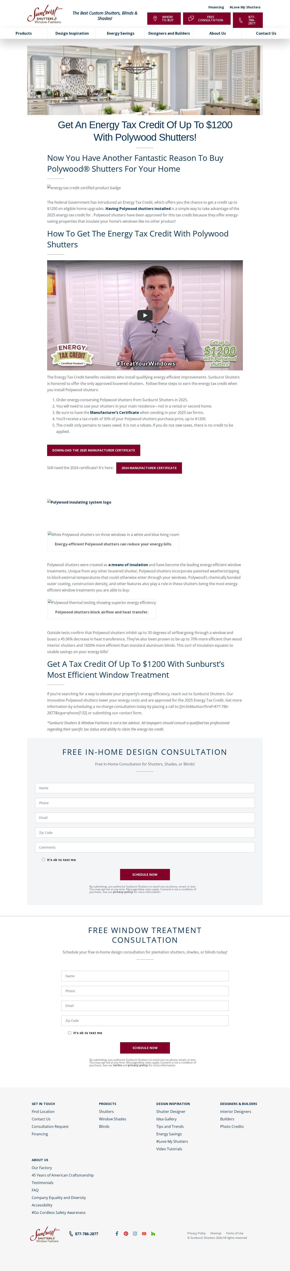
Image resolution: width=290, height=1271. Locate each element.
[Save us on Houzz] (153, 1234)
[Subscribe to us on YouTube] (144, 1234)
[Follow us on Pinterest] (126, 1234)
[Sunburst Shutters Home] (45, 14)
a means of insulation (128, 564)
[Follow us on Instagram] (135, 1234)
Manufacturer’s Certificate (114, 412)
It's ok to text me (61, 860)
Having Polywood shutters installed (138, 208)
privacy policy (123, 892)
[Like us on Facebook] (117, 1234)
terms (117, 1065)
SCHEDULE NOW (144, 874)
